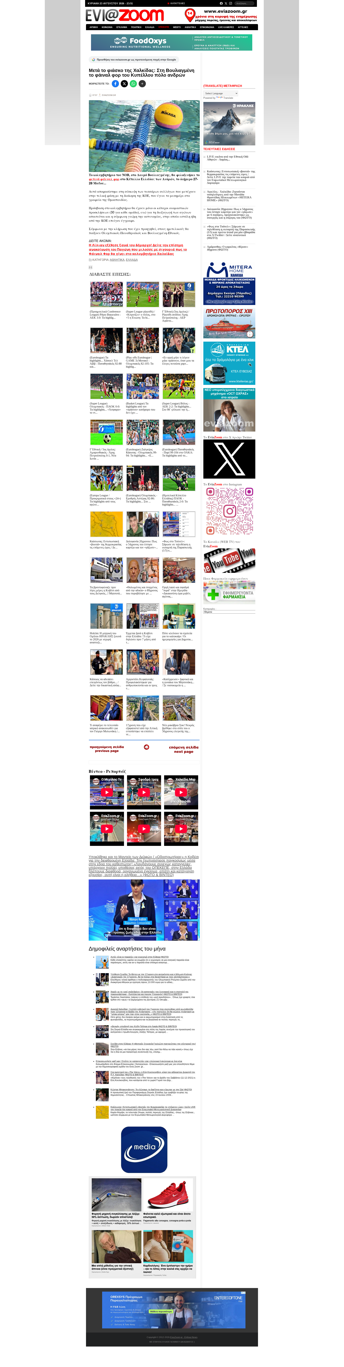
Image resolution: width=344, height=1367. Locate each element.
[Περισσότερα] (142, 83)
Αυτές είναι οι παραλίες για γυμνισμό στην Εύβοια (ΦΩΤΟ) (140, 957)
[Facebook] (221, 3)
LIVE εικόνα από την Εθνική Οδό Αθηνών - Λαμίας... (227, 158)
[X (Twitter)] (225, 3)
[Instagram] (230, 3)
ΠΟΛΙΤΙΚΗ (136, 27)
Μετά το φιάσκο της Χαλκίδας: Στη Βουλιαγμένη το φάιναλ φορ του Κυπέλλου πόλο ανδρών (141, 72)
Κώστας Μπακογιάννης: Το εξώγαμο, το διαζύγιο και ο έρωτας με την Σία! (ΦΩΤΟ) (151, 1089)
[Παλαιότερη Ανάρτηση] (184, 754)
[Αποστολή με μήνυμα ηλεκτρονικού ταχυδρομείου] (90, 267)
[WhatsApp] (133, 83)
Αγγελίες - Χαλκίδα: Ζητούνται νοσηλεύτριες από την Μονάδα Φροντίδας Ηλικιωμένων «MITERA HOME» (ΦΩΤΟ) (229, 196)
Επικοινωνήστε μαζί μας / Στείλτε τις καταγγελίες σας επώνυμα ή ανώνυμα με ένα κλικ (139, 1061)
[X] (124, 83)
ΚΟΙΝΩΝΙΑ (107, 27)
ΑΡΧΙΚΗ (94, 27)
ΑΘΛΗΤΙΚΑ (190, 27)
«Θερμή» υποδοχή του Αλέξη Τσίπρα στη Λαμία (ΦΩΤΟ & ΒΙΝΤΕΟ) (144, 1026)
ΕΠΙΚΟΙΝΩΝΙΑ (207, 27)
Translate (228, 98)
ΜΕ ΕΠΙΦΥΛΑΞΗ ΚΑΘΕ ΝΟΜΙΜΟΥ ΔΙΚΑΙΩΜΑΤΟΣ (171, 1342)
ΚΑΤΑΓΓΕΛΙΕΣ (177, 3)
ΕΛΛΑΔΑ (149, 27)
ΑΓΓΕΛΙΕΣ (243, 27)
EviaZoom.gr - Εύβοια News (183, 1337)
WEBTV (177, 27)
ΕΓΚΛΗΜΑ (121, 27)
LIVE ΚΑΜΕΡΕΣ (226, 27)
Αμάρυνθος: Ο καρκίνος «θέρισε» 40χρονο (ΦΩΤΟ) (227, 248)
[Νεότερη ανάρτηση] (107, 754)
